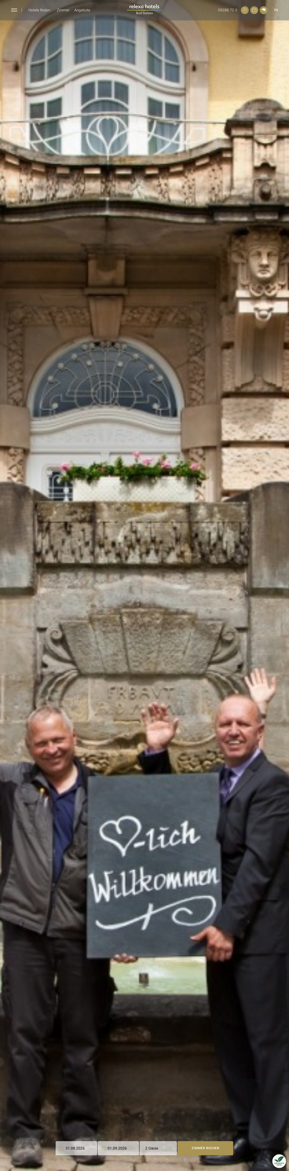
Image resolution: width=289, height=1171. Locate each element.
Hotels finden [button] (39, 10)
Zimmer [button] (63, 10)
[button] (279, 1161)
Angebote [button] (82, 10)
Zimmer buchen (205, 1148)
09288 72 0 (227, 10)
